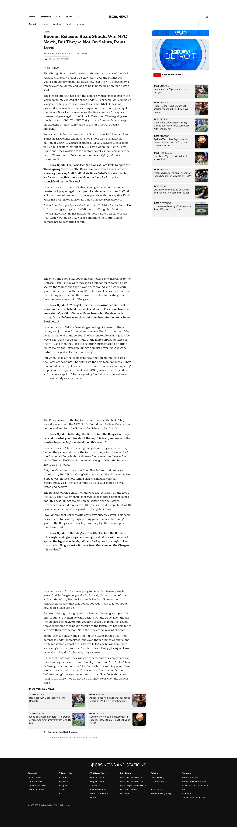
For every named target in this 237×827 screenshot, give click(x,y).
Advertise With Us (98, 789)
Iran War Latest (35, 781)
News (46, 24)
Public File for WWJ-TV (131, 777)
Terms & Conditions (98, 793)
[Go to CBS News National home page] (118, 16)
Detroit (32, 24)
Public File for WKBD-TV (131, 781)
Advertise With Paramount (194, 781)
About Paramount (190, 777)
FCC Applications (128, 789)
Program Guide (96, 781)
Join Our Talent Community (195, 785)
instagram (63, 785)
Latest (32, 17)
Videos (80, 24)
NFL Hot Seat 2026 (37, 785)
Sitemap (93, 797)
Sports (69, 24)
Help (184, 789)
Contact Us (94, 785)
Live (58, 16)
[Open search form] (206, 17)
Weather (57, 24)
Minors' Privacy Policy (161, 793)
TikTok (62, 789)
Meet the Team (96, 777)
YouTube (63, 777)
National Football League (63, 732)
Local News (45, 17)
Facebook (63, 781)
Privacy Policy (157, 777)
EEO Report (125, 793)
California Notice (159, 781)
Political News (34, 777)
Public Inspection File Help (133, 785)
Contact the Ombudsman (194, 797)
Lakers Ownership (36, 789)
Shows (69, 17)
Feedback (186, 793)
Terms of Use (157, 789)
